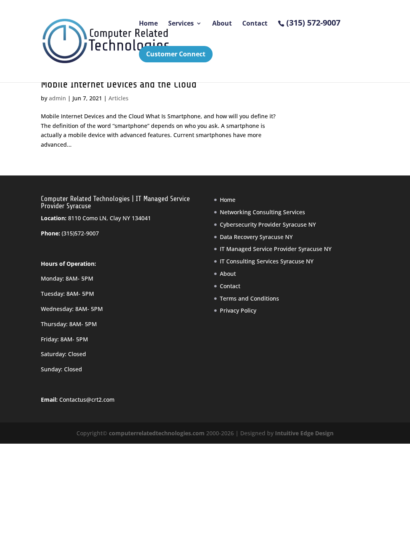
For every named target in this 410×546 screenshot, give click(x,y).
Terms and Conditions (249, 298)
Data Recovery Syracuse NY (256, 237)
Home (148, 24)
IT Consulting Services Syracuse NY (267, 261)
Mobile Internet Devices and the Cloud (119, 84)
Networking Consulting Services (262, 212)
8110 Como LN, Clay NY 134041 (109, 218)
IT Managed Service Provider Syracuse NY (276, 249)
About (222, 24)
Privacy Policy (238, 310)
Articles (119, 98)
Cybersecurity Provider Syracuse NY (268, 224)
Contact (254, 24)
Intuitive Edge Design (304, 433)
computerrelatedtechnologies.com (157, 433)
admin (57, 98)
